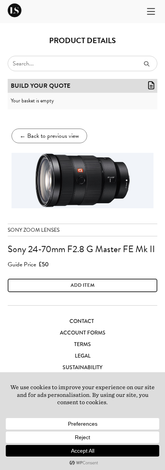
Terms (82, 344)
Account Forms (83, 332)
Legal (83, 356)
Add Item (82, 285)
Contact (81, 321)
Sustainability (82, 367)
